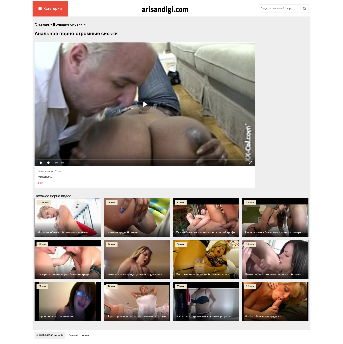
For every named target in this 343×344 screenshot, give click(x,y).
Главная (73, 335)
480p (40, 183)
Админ (86, 335)
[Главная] (171, 14)
